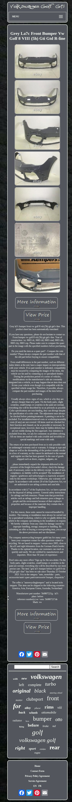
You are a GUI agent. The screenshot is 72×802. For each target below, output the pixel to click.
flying (21, 727)
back (22, 712)
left (21, 685)
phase (38, 708)
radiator (17, 720)
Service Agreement (37, 781)
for (17, 706)
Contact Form (37, 771)
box (27, 721)
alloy (28, 707)
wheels (33, 712)
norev (19, 700)
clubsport (34, 699)
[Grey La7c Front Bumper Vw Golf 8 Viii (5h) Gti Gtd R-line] (37, 62)
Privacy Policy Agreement (37, 776)
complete (34, 685)
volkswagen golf (37, 740)
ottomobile (48, 712)
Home (37, 766)
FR (39, 786)
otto (58, 719)
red (54, 726)
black (40, 691)
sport (32, 748)
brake (46, 726)
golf (37, 732)
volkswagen (46, 676)
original (22, 691)
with (15, 678)
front (53, 698)
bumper (42, 718)
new (24, 678)
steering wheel (56, 693)
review (43, 749)
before (33, 725)
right (20, 747)
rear (55, 747)
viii (59, 707)
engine (37, 752)
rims (49, 706)
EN (35, 786)
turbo (50, 684)
